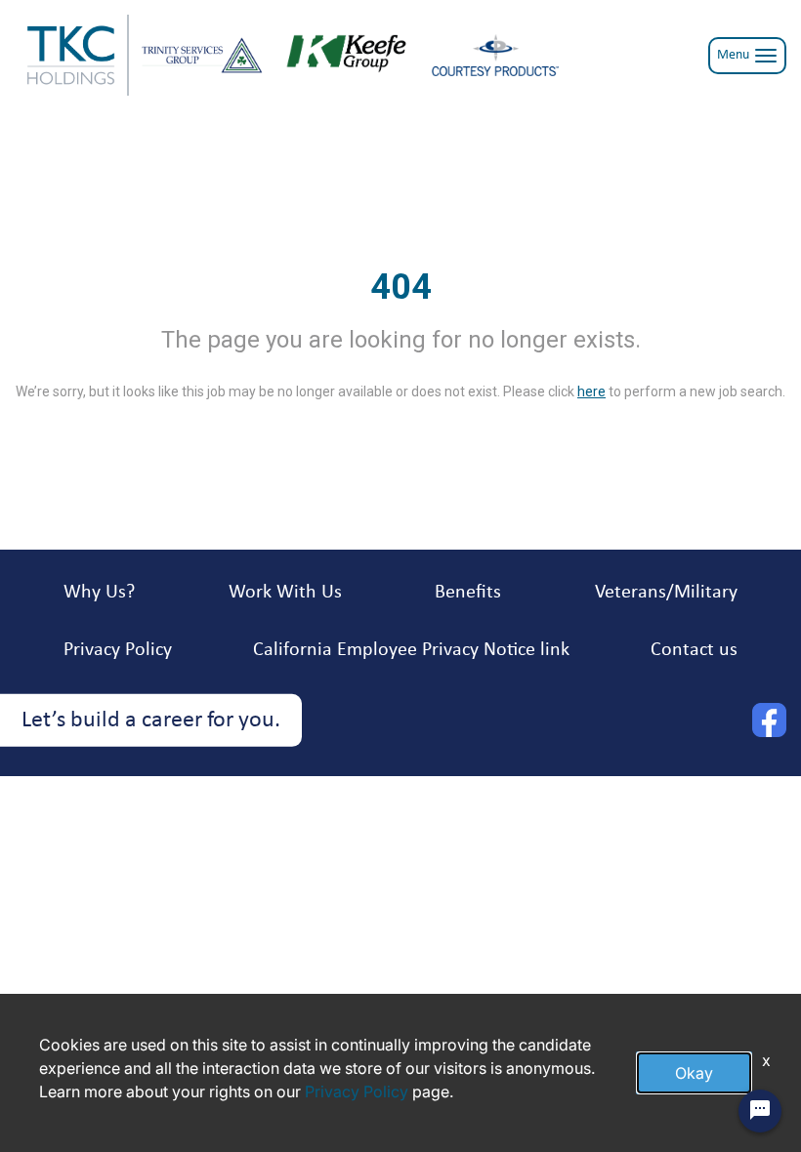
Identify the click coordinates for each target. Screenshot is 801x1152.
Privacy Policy (117, 650)
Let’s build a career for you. (150, 720)
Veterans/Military (666, 592)
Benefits (468, 592)
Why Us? (99, 592)
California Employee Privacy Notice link (411, 650)
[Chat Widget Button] (759, 1111)
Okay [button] (694, 1073)
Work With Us (285, 592)
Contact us (694, 650)
